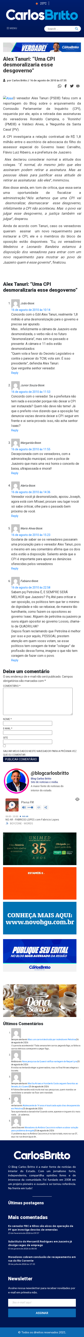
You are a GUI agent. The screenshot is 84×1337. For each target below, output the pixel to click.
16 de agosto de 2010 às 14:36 (30, 492)
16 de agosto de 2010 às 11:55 (30, 449)
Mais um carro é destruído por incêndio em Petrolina (52, 1039)
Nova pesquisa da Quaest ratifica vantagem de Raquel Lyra (49, 1061)
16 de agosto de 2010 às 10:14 (30, 309)
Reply (14, 372)
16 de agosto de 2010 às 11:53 (30, 391)
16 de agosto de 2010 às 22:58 (30, 587)
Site (5, 737)
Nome (7, 719)
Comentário (11, 686)
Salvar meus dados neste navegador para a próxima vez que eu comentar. (40, 753)
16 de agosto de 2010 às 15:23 (30, 535)
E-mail (7, 728)
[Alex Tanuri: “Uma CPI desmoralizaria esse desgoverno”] (66, 85)
